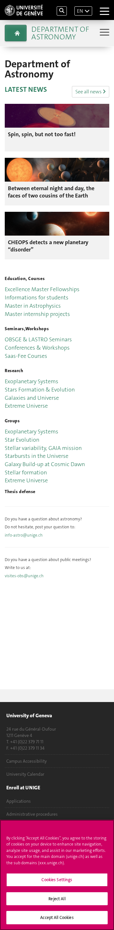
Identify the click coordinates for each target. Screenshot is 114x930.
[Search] (62, 11)
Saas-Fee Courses (26, 356)
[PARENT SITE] (16, 33)
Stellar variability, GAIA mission (43, 448)
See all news (89, 91)
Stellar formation (26, 472)
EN (80, 11)
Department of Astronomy (60, 33)
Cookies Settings (56, 879)
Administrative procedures (32, 814)
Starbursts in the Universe (36, 456)
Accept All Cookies (56, 917)
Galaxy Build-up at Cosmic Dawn (45, 464)
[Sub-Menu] (103, 32)
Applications (18, 801)
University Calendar (25, 774)
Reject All (56, 898)
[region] (57, 875)
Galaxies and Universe (32, 398)
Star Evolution (22, 440)
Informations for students (36, 297)
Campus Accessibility (26, 761)
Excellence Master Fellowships (42, 289)
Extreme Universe (26, 406)
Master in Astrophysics (33, 306)
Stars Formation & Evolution (40, 389)
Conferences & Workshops (37, 347)
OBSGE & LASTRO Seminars (38, 339)
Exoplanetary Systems (31, 381)
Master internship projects (37, 314)
